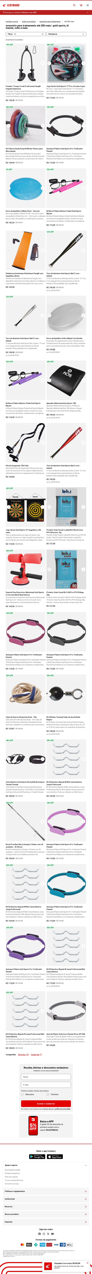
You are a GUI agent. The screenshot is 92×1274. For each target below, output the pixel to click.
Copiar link (35, 1055)
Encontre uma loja (12, 1184)
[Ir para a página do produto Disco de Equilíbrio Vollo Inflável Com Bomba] (66, 315)
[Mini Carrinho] (81, 5)
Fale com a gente (11, 1177)
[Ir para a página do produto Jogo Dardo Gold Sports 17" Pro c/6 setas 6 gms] (66, 63)
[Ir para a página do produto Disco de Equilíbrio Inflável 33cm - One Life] (26, 188)
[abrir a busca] (74, 5)
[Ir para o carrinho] (81, 5)
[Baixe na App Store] (55, 1156)
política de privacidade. (63, 1109)
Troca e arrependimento (14, 1180)
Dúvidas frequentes (12, 1173)
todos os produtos (29, 21)
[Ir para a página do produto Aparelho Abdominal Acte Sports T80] (66, 380)
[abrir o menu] (88, 5)
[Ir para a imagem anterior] (9, 63)
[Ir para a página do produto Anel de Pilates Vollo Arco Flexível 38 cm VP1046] (66, 1011)
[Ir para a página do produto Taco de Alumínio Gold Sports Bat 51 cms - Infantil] (66, 250)
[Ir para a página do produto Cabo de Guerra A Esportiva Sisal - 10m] (26, 694)
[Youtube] (52, 1233)
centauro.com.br (12, 21)
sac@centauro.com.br (9, 1256)
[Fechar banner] (87, 1263)
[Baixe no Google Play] (37, 1156)
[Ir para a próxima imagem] (43, 63)
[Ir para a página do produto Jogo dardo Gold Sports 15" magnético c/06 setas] (26, 507)
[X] (48, 1233)
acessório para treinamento (50, 21)
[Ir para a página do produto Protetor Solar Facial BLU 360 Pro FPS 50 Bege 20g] (66, 569)
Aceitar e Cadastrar (46, 1104)
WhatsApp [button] (22, 1055)
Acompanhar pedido (12, 1170)
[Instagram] (43, 1233)
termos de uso (48, 1109)
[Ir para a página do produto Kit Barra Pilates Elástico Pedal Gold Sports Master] (66, 188)
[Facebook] (39, 1233)
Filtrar (12, 34)
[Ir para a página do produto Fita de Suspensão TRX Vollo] (26, 443)
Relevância (53, 34)
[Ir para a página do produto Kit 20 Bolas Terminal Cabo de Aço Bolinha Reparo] (66, 694)
